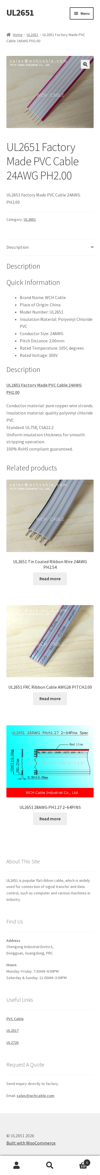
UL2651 (20, 12)
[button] (85, 64)
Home (17, 34)
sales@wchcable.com (35, 1095)
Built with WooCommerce (31, 1143)
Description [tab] (17, 247)
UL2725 (12, 1042)
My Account (16, 1165)
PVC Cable (15, 1018)
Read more (50, 578)
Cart (77, 1161)
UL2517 (12, 1030)
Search (50, 1165)
